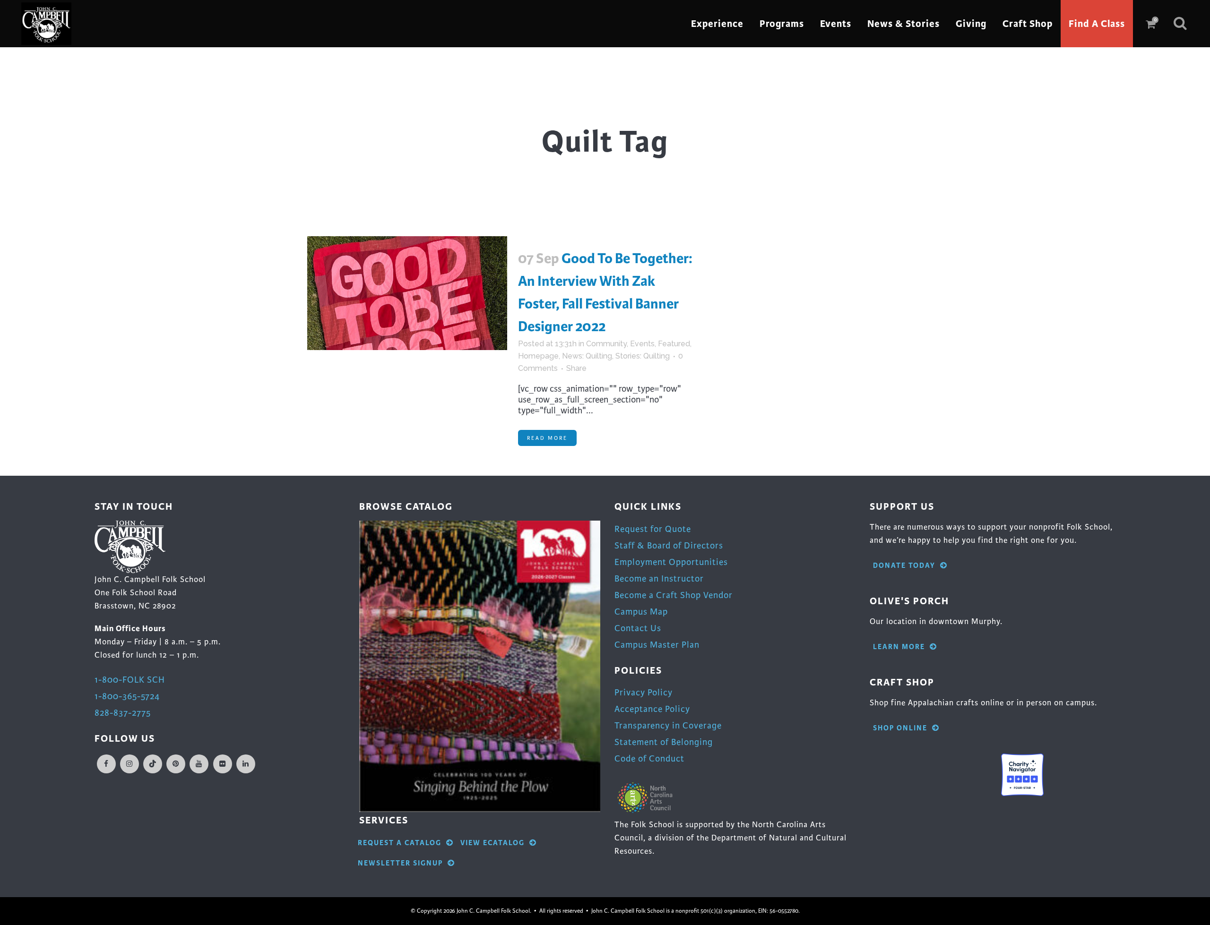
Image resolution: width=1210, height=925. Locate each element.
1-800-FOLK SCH (130, 679)
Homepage (538, 355)
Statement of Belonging (663, 742)
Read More (547, 438)
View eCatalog (492, 843)
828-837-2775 (123, 712)
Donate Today (904, 565)
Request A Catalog (399, 843)
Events (642, 343)
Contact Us (637, 628)
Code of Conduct (649, 758)
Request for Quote (652, 528)
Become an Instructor (659, 578)
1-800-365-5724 (127, 696)
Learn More (899, 646)
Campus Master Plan (657, 644)
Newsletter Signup (400, 863)
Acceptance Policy (652, 708)
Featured (674, 343)
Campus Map (641, 611)
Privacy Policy (643, 692)
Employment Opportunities (671, 562)
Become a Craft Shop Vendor (673, 595)
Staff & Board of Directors (668, 545)
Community (606, 343)
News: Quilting (587, 355)
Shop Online (900, 728)
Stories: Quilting (642, 355)
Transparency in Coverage (668, 725)
